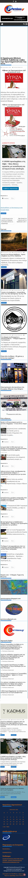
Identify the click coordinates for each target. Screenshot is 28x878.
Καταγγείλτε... (6, 848)
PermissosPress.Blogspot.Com (11, 862)
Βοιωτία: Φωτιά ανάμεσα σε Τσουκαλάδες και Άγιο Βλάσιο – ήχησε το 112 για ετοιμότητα (14, 675)
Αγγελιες (2, 735)
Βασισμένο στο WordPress (10, 873)
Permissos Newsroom (18, 67)
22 (23, 821)
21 (20, 821)
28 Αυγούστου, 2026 (6, 290)
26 (13, 824)
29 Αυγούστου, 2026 (6, 252)
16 (4, 821)
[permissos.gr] (2, 24)
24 (7, 824)
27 (16, 824)
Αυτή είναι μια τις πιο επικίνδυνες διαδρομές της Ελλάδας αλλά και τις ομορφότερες (7, 221)
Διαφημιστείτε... (7, 852)
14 (20, 819)
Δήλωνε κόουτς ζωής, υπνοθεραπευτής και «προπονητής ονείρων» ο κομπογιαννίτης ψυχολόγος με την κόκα (13, 473)
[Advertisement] (14, 42)
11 (10, 819)
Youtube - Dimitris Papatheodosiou (12, 860)
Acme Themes (19, 875)
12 (13, 819)
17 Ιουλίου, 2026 (5, 754)
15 (23, 819)
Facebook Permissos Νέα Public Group (13, 858)
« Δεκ (4, 826)
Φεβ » (7, 826)
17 (7, 821)
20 (16, 821)
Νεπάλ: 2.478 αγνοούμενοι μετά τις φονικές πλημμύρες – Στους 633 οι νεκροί (14, 422)
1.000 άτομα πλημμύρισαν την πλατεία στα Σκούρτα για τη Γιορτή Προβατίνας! (14, 691)
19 (13, 821)
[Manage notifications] (24, 875)
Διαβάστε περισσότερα (10, 188)
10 (7, 819)
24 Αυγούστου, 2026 (5, 719)
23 (4, 824)
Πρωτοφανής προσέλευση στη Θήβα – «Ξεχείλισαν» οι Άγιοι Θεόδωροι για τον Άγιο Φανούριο (13, 666)
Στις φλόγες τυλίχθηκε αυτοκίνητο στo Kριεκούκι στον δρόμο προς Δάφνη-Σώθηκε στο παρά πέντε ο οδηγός (13, 684)
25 (10, 824)
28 (20, 824)
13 (16, 819)
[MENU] (26, 24)
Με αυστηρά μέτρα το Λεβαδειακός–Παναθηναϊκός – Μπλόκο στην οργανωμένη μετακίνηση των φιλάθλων (14, 523)
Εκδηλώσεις (3, 213)
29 (23, 824)
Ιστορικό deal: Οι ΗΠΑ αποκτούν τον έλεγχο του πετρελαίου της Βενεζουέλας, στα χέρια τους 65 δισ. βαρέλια (14, 448)
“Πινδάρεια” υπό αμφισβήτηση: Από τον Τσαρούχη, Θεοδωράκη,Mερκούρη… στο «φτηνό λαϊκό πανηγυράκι (13, 547)
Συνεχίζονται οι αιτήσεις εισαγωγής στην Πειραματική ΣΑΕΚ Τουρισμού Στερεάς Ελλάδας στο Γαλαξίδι (14, 499)
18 (10, 821)
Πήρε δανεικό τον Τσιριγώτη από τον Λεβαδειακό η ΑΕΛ (22, 220)
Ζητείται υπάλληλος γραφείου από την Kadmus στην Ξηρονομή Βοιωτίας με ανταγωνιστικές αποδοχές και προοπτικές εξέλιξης (13, 657)
